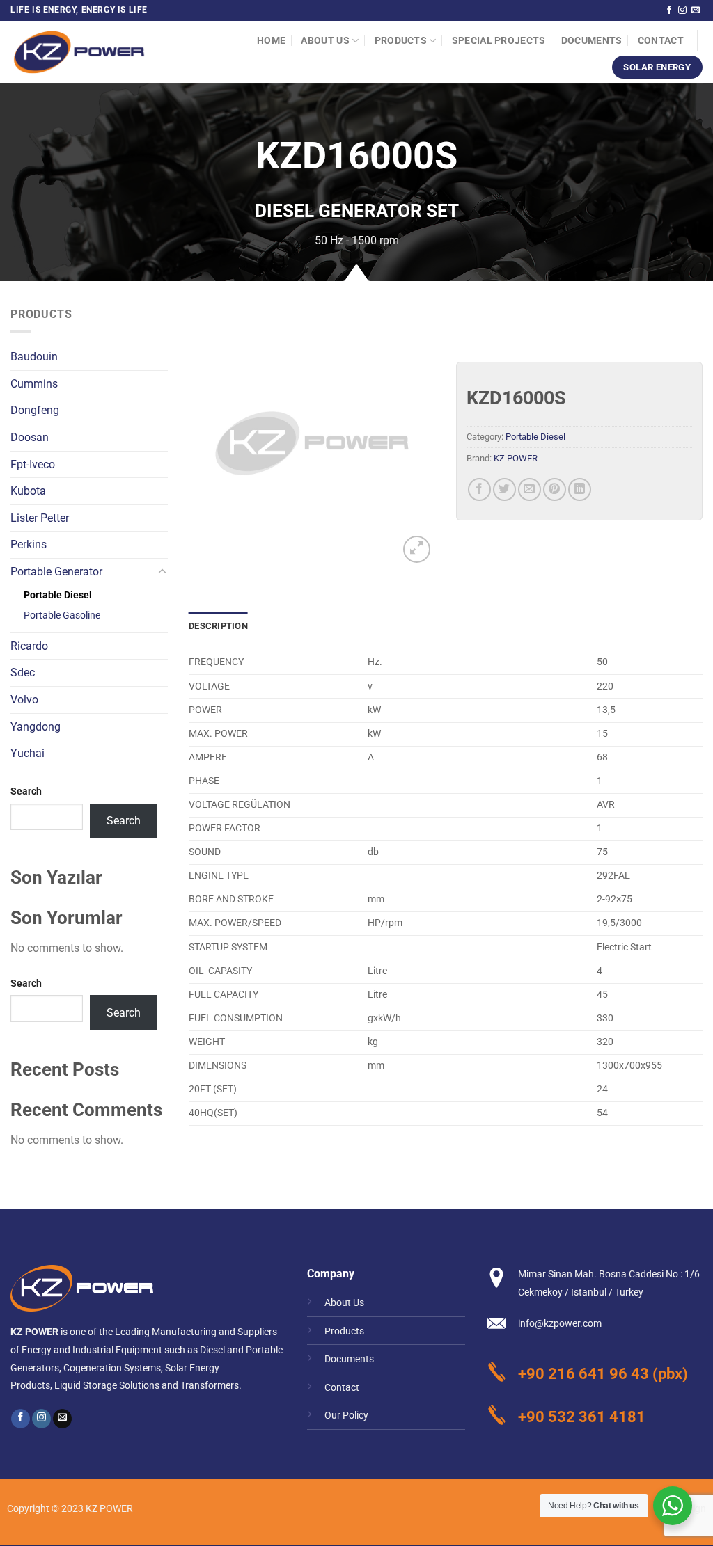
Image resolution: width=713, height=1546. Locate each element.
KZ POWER (516, 458)
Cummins (34, 383)
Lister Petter (39, 518)
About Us (325, 41)
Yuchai (27, 753)
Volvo (24, 699)
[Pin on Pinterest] (554, 489)
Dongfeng (34, 410)
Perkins (28, 544)
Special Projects (499, 41)
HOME (271, 41)
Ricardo (29, 646)
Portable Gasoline (62, 615)
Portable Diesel (58, 595)
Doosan (29, 437)
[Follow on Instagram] (682, 10)
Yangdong (35, 726)
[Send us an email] (695, 10)
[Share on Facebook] (479, 489)
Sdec (22, 672)
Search (26, 791)
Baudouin (34, 356)
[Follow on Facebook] (669, 10)
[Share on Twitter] (504, 489)
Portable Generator (56, 571)
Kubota (28, 490)
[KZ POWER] (79, 52)
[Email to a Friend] (529, 489)
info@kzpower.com (560, 1324)
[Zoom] (416, 549)
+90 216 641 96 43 (583, 1373)
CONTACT (661, 41)
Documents (591, 41)
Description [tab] (218, 626)
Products (401, 41)
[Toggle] (162, 572)
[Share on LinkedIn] (579, 489)
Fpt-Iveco (32, 464)
